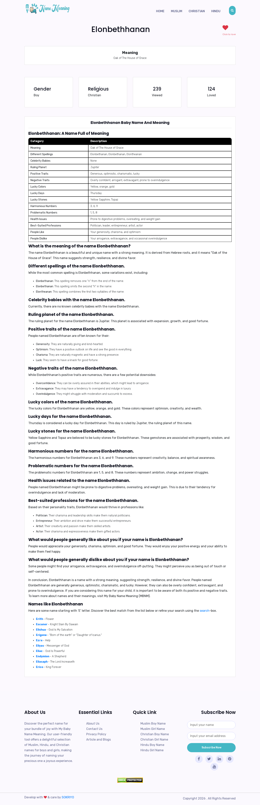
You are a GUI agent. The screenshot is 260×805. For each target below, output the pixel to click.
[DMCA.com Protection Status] (130, 780)
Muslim (176, 11)
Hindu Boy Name (152, 745)
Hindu (215, 11)
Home (160, 11)
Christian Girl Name (154, 739)
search (204, 610)
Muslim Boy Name (153, 723)
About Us (92, 723)
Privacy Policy (96, 734)
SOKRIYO (68, 797)
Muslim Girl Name (152, 729)
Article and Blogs (98, 739)
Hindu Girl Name (151, 750)
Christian (197, 11)
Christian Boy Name (154, 734)
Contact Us (94, 729)
